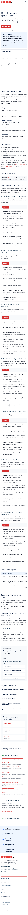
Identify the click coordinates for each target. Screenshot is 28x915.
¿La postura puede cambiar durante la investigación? (11, 703)
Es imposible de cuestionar (11, 678)
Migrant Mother (6, 776)
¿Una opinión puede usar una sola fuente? (13, 689)
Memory (4, 792)
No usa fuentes (8, 674)
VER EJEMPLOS (6, 26)
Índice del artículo (6, 51)
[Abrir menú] (25, 2)
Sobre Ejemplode (5, 878)
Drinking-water (5, 762)
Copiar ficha (5, 207)
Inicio (2, 6)
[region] (14, 581)
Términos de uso (5, 904)
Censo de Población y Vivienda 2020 (10, 766)
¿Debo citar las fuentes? (8, 698)
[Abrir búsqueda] (22, 2)
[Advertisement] (14, 78)
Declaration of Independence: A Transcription (12, 758)
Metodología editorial (7, 811)
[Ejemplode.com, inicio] (10, 2)
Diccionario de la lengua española (10, 782)
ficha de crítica (8, 166)
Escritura (7, 6)
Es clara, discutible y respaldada (12, 670)
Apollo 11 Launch (6, 772)
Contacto (3, 892)
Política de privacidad (6, 900)
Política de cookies (5, 902)
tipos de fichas (12, 177)
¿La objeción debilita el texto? (9, 694)
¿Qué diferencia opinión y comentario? (12, 709)
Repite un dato (8, 666)
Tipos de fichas (13, 6)
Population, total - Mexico (8, 788)
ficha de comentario (20, 164)
